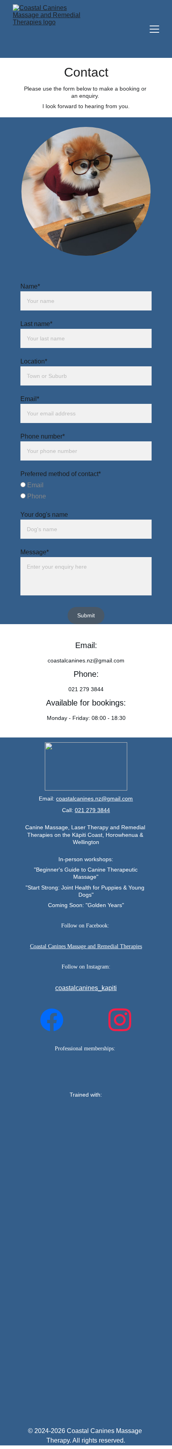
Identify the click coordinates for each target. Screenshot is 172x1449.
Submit (86, 615)
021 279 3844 (92, 810)
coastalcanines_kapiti (86, 987)
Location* (33, 361)
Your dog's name (44, 514)
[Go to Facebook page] (51, 1019)
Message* (34, 552)
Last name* (36, 323)
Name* (30, 286)
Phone (36, 496)
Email (35, 485)
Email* (29, 398)
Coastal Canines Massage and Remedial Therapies (86, 946)
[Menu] (154, 29)
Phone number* (42, 436)
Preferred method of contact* (60, 473)
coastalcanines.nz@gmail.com (94, 798)
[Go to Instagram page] (119, 1019)
